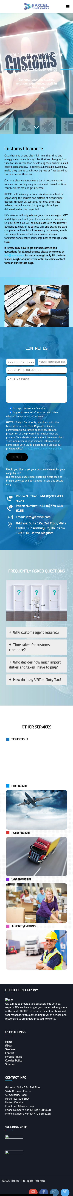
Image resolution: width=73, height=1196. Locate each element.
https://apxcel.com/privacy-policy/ (43, 448)
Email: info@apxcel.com (19, 1106)
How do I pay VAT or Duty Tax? (37, 680)
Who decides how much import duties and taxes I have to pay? (35, 664)
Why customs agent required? (36, 632)
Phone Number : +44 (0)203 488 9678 (28, 1110)
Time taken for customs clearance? (29, 647)
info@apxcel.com (14, 255)
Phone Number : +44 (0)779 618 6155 (28, 1113)
